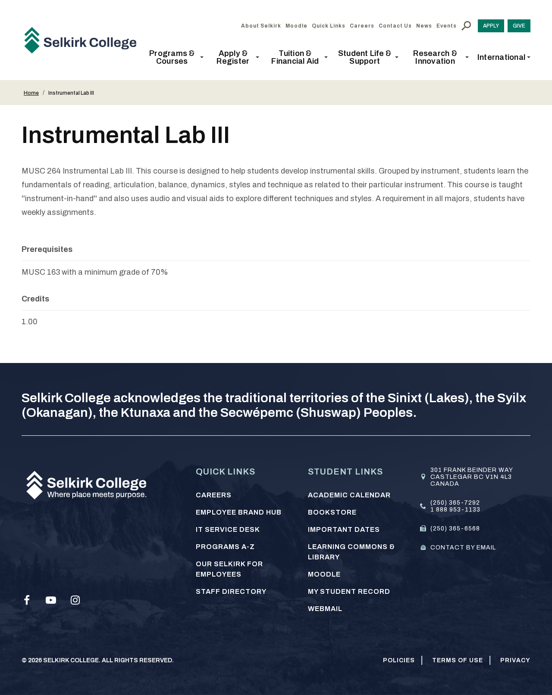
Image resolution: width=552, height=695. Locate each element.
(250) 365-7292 (455, 503)
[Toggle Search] (466, 25)
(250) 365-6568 (455, 528)
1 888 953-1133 (455, 509)
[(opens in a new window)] (27, 600)
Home (31, 93)
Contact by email (463, 547)
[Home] (84, 40)
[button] (175, 57)
